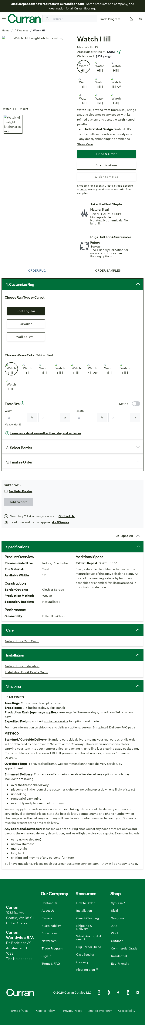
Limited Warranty (99, 1011)
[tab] (37, 270)
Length (79, 410)
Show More (85, 144)
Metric (123, 404)
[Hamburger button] (4, 18)
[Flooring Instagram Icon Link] (99, 992)
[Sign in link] (131, 19)
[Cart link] (140, 19)
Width (8, 410)
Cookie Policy (45, 1011)
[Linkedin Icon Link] (127, 992)
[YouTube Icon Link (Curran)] (137, 992)
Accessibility (126, 1011)
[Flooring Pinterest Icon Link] (118, 992)
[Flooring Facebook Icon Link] (108, 992)
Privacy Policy (72, 1011)
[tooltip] (119, 51)
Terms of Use (18, 1011)
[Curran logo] (24, 18)
